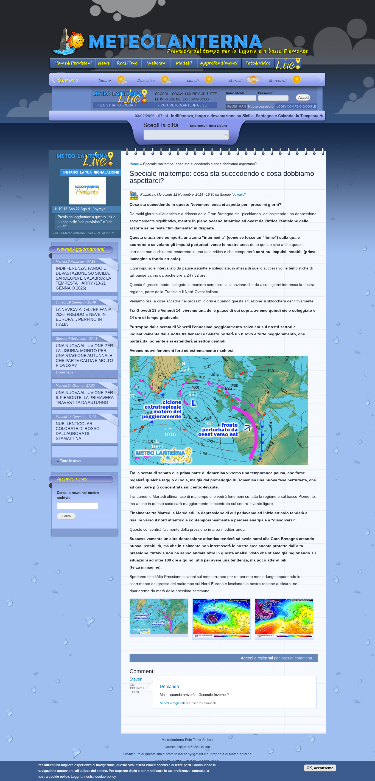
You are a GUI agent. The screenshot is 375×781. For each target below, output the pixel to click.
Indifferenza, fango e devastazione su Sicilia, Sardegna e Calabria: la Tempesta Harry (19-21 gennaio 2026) (244, 115)
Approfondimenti (219, 64)
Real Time (127, 64)
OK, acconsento (320, 768)
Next (321, 79)
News (104, 64)
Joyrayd (239, 194)
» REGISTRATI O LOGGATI (116, 105)
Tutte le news (70, 461)
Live (288, 64)
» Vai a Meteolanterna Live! (183, 105)
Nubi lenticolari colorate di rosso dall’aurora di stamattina (78, 431)
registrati (265, 658)
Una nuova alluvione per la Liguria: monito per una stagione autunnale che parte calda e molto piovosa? (84, 355)
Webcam (156, 64)
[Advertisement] (187, 12)
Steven (136, 679)
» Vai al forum (104, 233)
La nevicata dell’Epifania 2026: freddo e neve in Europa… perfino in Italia (83, 317)
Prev (53, 79)
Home (134, 163)
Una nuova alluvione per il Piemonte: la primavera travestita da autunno (84, 397)
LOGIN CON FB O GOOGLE (296, 106)
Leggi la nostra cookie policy (93, 776)
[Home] (187, 41)
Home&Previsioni (72, 64)
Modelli (184, 64)
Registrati (236, 106)
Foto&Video (258, 64)
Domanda (169, 686)
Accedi (247, 658)
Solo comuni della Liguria (208, 125)
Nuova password (260, 106)
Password (266, 93)
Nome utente (236, 93)
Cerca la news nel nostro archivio (78, 495)
